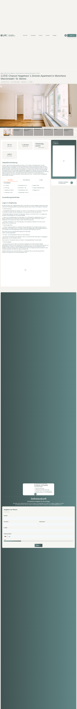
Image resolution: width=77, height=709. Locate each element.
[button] (5, 82)
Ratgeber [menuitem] (54, 35)
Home (2, 73)
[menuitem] (25, 35)
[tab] (10, 180)
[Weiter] (75, 132)
